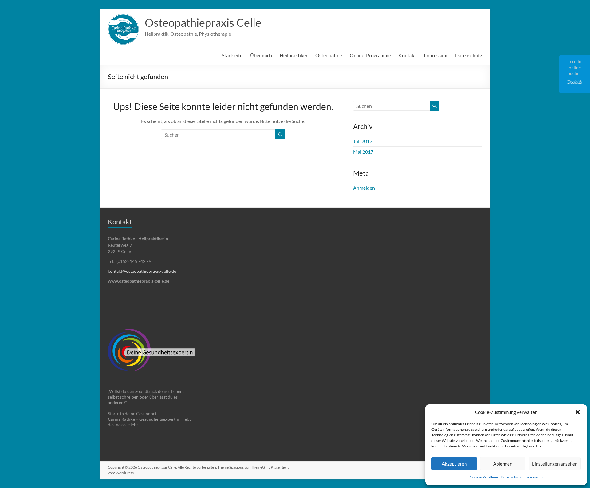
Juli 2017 (362, 141)
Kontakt (407, 55)
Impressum (534, 477)
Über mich (261, 55)
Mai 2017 (363, 152)
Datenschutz (511, 477)
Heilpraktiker (294, 55)
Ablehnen (502, 463)
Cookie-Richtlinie (484, 477)
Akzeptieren (454, 463)
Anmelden (364, 188)
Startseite (232, 55)
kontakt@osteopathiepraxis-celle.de (142, 271)
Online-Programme (370, 55)
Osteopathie (328, 55)
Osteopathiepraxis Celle (203, 22)
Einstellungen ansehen (554, 463)
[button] (578, 412)
